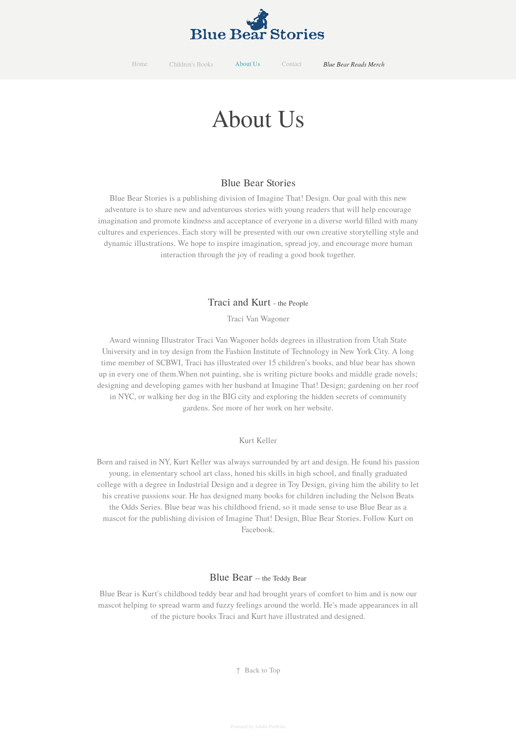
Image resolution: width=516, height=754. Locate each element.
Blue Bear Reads (344, 64)
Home (140, 63)
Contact (292, 63)
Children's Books (191, 64)
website (319, 407)
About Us (247, 63)
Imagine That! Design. (294, 197)
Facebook (257, 529)
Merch (376, 64)
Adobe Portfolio (270, 726)
